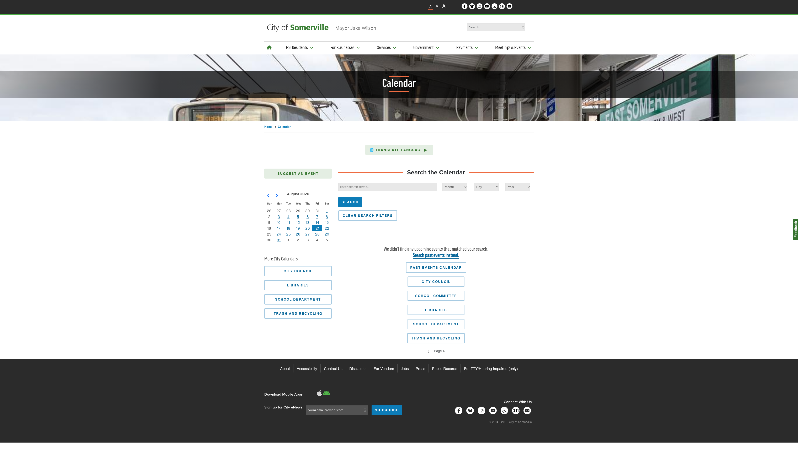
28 (317, 234)
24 (278, 234)
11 (288, 222)
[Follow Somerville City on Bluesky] (469, 410)
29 (327, 234)
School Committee (436, 295)
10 (279, 222)
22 (327, 228)
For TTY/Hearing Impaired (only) (491, 368)
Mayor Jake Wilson (355, 28)
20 (307, 228)
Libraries (436, 309)
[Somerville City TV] (492, 410)
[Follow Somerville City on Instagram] (480, 410)
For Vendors (384, 368)
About (285, 368)
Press (420, 368)
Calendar (284, 127)
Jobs (405, 368)
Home (268, 127)
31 (279, 239)
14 (317, 222)
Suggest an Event (298, 173)
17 (279, 228)
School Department (436, 324)
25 (288, 234)
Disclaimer (358, 368)
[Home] (269, 47)
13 (307, 222)
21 (317, 228)
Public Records (444, 368)
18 (288, 228)
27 (307, 234)
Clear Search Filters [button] (368, 215)
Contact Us (333, 368)
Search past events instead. (436, 255)
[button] (399, 150)
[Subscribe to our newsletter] (526, 410)
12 (298, 222)
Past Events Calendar (436, 267)
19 (298, 228)
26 (298, 234)
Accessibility (307, 368)
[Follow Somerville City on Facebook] (457, 410)
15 (327, 222)
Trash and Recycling (436, 338)
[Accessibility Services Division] (503, 410)
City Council (436, 281)
